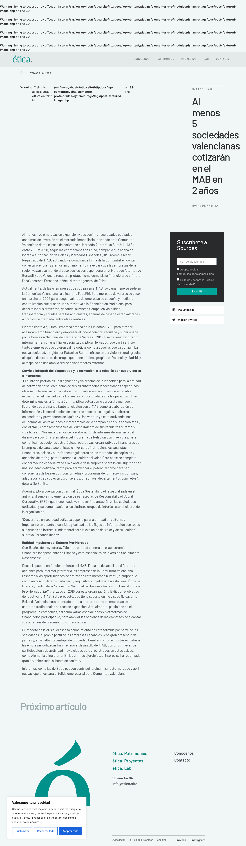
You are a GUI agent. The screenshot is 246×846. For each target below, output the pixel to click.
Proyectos (188, 58)
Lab (206, 58)
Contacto (223, 58)
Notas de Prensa (205, 205)
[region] (46, 818)
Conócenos (141, 58)
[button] (197, 310)
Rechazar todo (45, 830)
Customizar (22, 830)
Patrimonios (165, 58)
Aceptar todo (70, 830)
